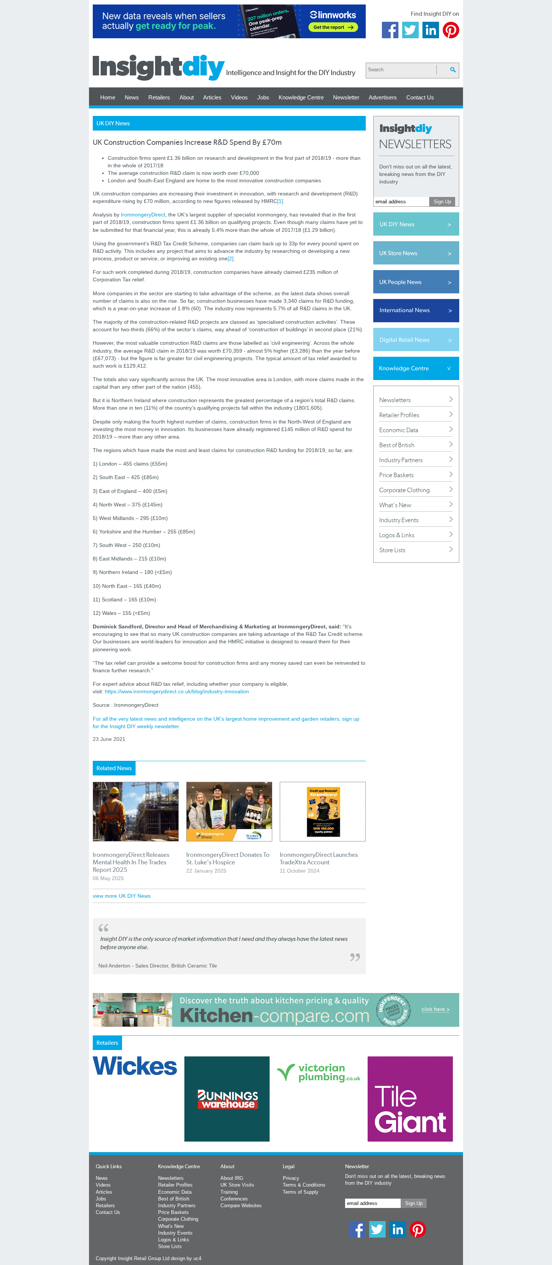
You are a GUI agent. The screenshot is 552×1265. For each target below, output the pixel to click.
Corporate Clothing (404, 490)
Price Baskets (396, 475)
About (186, 97)
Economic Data (398, 430)
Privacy (291, 1178)
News (132, 97)
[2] (231, 258)
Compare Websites (241, 1205)
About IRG (231, 1178)
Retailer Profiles (399, 415)
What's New (395, 505)
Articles (212, 97)
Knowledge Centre (301, 97)
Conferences (234, 1199)
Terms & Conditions (304, 1185)
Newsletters (395, 400)
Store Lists (392, 550)
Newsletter (346, 97)
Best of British (397, 445)
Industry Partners (401, 460)
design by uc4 (186, 1258)
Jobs (263, 97)
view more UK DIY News (122, 896)
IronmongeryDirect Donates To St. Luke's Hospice (228, 858)
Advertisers (383, 97)
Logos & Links (397, 535)
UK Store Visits (237, 1185)
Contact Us (420, 97)
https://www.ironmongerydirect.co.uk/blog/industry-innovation (177, 691)
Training (229, 1192)
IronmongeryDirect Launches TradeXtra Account (319, 858)
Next (306, 1119)
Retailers (159, 97)
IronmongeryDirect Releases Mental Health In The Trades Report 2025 (131, 862)
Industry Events (399, 520)
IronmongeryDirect (143, 215)
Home (107, 97)
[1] (280, 201)
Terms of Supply (300, 1192)
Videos (239, 97)
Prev (97, 1119)
